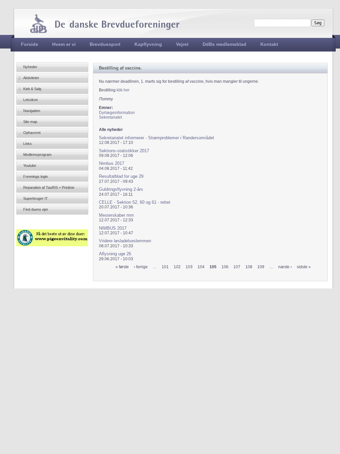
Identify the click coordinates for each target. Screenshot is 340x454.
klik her (123, 90)
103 (189, 267)
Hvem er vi (64, 44)
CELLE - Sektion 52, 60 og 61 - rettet (134, 202)
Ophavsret (32, 133)
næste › (285, 267)
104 (201, 267)
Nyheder (30, 67)
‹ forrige (141, 267)
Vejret (182, 44)
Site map (30, 122)
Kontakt (269, 44)
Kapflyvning (148, 44)
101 (165, 267)
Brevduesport (105, 44)
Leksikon (30, 100)
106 (224, 267)
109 (260, 267)
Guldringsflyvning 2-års (121, 189)
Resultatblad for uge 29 (121, 176)
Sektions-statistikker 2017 (124, 150)
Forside (29, 44)
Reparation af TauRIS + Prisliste (48, 187)
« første (122, 267)
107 (236, 267)
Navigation (31, 111)
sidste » (304, 267)
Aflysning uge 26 (115, 253)
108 (248, 267)
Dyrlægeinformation (117, 112)
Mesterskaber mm (116, 215)
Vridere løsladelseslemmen (125, 240)
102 (177, 267)
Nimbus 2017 (111, 163)
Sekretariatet (110, 117)
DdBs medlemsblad (224, 44)
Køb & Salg (32, 89)
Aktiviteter (31, 78)
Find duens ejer (35, 209)
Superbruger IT (35, 198)
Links (27, 144)
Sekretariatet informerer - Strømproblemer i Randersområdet (156, 137)
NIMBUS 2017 (113, 228)
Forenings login (35, 176)
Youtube (29, 166)
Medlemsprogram (37, 155)
